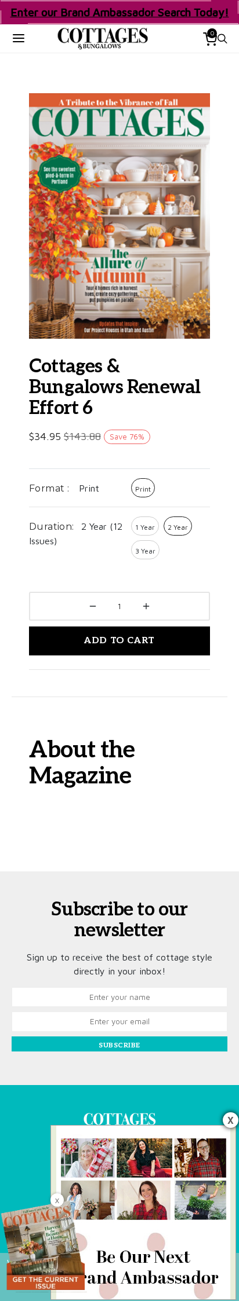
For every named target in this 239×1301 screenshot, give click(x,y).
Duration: (51, 526)
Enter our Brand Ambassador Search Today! (119, 12)
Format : (49, 488)
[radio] (143, 487)
